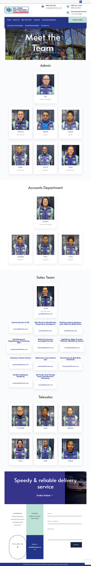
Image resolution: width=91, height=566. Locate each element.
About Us (16, 20)
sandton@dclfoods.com (21, 383)
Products (37, 20)
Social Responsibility (32, 25)
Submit (76, 544)
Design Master (64, 564)
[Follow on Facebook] (80, 2)
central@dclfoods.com (20, 329)
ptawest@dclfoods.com (20, 365)
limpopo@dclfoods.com (70, 366)
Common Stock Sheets (15, 25)
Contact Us (45, 25)
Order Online (77, 20)
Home (9, 20)
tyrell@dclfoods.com (45, 314)
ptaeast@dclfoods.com (45, 366)
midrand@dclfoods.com (45, 348)
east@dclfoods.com (70, 331)
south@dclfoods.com (45, 385)
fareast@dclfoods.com (72, 348)
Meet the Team (26, 20)
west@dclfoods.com (45, 331)
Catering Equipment (49, 20)
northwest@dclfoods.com (19, 349)
